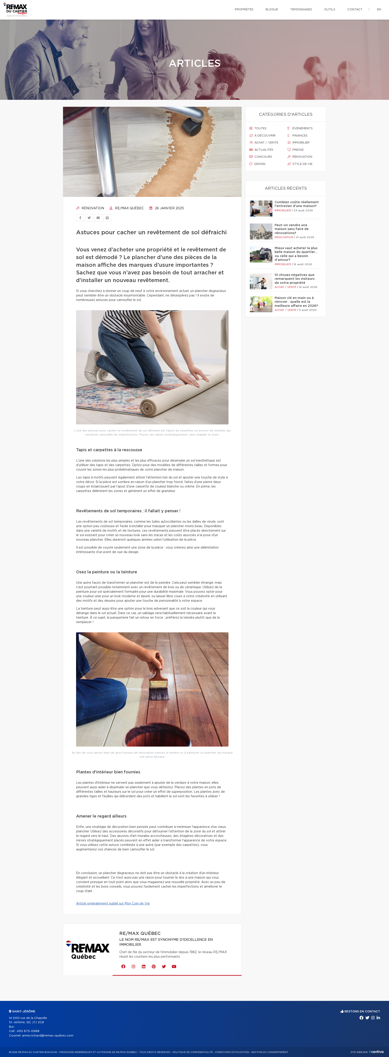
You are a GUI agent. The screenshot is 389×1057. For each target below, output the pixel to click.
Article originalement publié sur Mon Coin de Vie (113, 903)
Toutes (260, 128)
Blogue (272, 9)
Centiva (376, 1051)
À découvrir (264, 135)
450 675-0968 (28, 1031)
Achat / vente (265, 142)
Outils (329, 9)
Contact (354, 9)
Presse (298, 149)
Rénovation (92, 208)
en (379, 9)
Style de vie (302, 164)
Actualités (263, 149)
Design (259, 164)
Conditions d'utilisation (232, 1052)
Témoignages (301, 9)
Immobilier (301, 142)
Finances (300, 135)
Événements (302, 128)
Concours (262, 156)
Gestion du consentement (269, 1052)
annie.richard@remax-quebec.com (47, 1035)
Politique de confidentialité (193, 1052)
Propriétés (244, 9)
